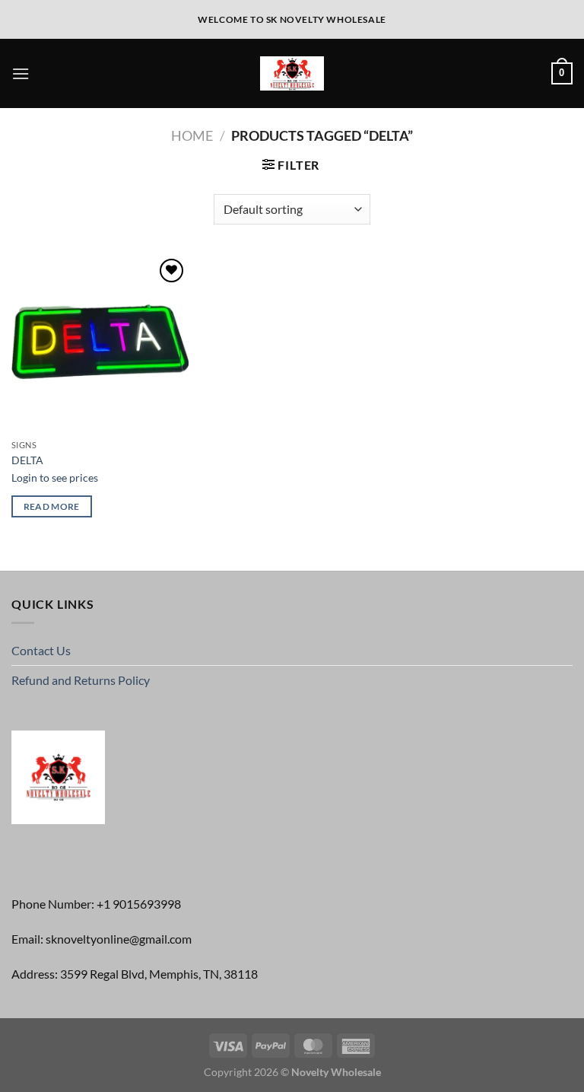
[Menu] (20, 73)
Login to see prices (54, 477)
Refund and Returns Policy (80, 680)
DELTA (27, 460)
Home (192, 135)
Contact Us (41, 650)
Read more (52, 506)
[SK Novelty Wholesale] (292, 73)
